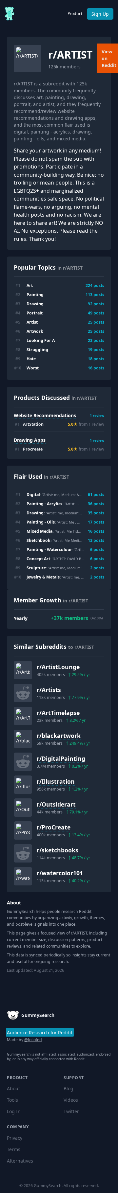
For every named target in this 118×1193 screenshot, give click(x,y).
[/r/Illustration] (23, 784)
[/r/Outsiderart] (23, 807)
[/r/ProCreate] (23, 830)
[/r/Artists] (23, 693)
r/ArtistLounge (58, 667)
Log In (14, 1111)
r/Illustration (56, 781)
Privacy (14, 1138)
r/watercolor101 (60, 873)
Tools (12, 1100)
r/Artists (49, 690)
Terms (13, 1149)
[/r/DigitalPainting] (23, 762)
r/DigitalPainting (61, 758)
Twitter (71, 1111)
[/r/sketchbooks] (23, 853)
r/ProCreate (53, 827)
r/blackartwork (59, 735)
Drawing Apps (30, 440)
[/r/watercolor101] (23, 876)
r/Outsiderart (56, 804)
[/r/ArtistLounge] (23, 670)
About (13, 1088)
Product (75, 13)
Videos (71, 1100)
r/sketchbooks (57, 850)
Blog (68, 1088)
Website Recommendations (45, 415)
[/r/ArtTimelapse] (23, 716)
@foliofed (33, 1039)
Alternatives (20, 1161)
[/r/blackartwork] (23, 739)
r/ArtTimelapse (58, 713)
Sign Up (100, 14)
